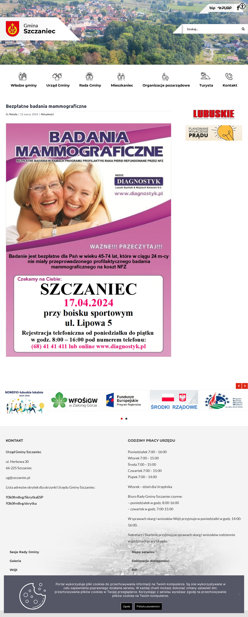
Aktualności (47, 114)
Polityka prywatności (148, 606)
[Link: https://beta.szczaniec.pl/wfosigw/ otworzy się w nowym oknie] (74, 401)
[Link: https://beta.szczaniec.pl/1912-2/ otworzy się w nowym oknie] (124, 400)
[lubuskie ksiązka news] (213, 114)
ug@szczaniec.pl (18, 477)
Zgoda (126, 606)
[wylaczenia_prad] (213, 133)
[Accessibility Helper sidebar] (242, 6)
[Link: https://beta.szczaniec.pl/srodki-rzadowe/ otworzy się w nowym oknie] (174, 400)
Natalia (13, 114)
